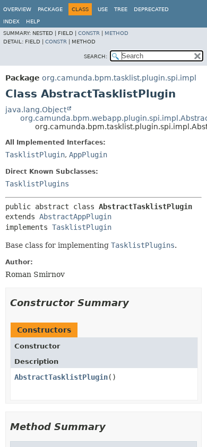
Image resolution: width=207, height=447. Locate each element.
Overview (17, 9)
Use (103, 9)
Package (50, 9)
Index (11, 21)
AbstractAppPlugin (75, 216)
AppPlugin (88, 154)
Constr (89, 33)
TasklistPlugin (35, 154)
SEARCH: (95, 56)
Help (33, 21)
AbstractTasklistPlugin (61, 377)
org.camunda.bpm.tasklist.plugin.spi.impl (119, 78)
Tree (120, 9)
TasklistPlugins (37, 184)
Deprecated (151, 9)
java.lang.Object (35, 109)
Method (116, 33)
